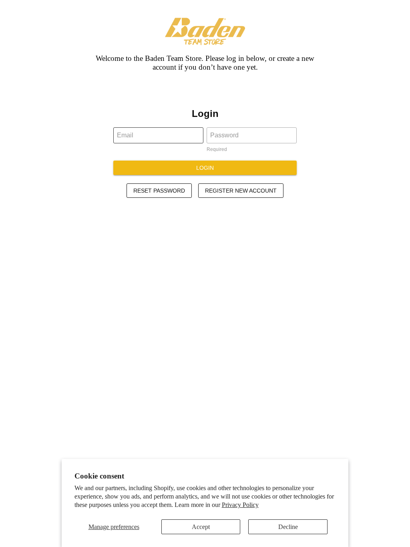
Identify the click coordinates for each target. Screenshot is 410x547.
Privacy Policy (240, 504)
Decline (288, 526)
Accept (201, 526)
